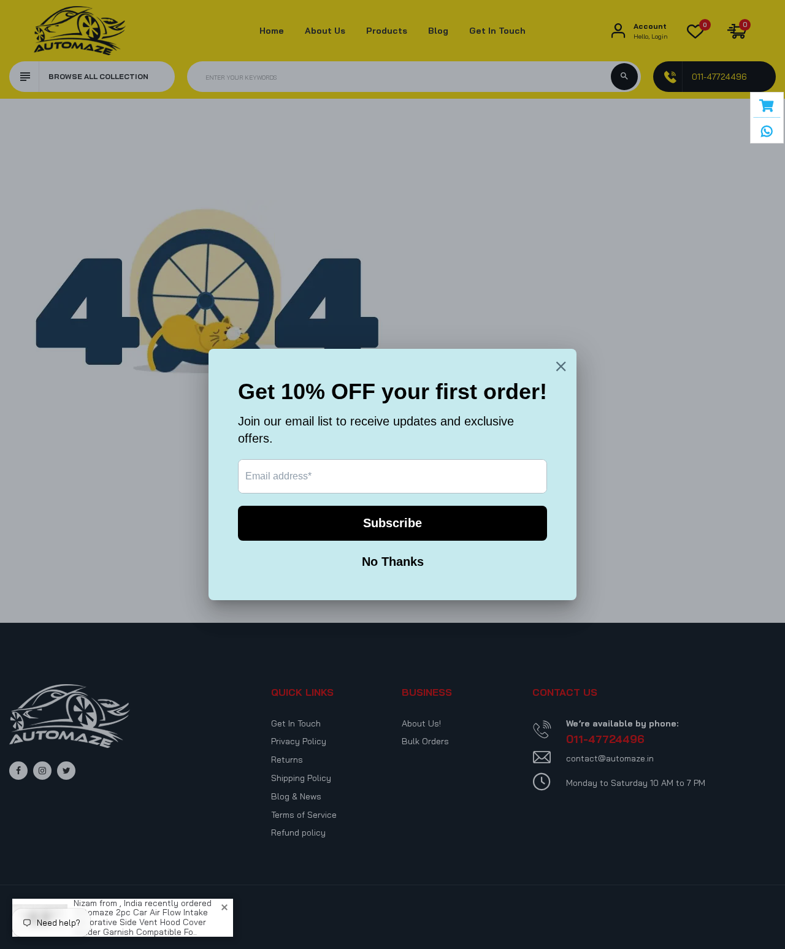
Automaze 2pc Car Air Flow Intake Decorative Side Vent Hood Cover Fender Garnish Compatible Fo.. (141, 922)
